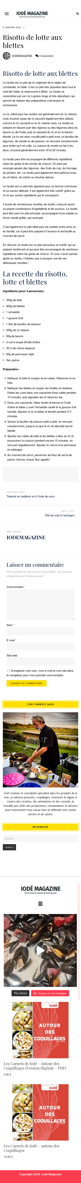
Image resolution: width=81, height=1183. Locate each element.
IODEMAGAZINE (22, 56)
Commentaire (16, 587)
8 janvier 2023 (12, 27)
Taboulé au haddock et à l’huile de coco (31, 496)
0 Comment (46, 56)
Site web (12, 655)
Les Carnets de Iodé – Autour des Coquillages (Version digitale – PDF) (35, 1065)
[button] (7, 13)
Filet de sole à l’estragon (59, 515)
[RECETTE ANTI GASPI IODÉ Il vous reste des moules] (40, 950)
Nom (11, 625)
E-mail (11, 640)
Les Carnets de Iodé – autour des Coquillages (31, 1148)
